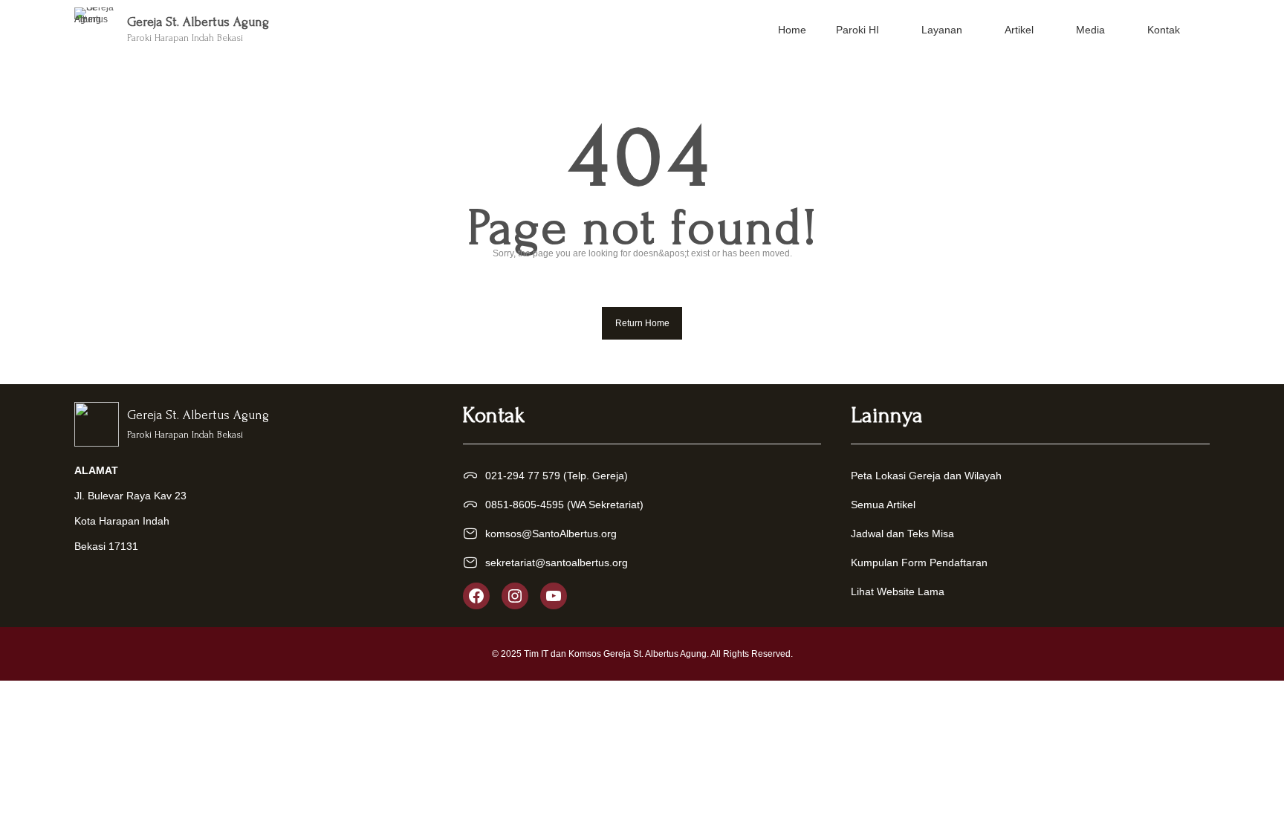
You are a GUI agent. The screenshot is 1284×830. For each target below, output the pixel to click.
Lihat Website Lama (897, 591)
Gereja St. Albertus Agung (198, 22)
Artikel (1019, 30)
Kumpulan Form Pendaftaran (919, 562)
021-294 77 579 (522, 476)
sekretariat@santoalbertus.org (556, 562)
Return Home (642, 323)
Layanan (941, 30)
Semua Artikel (883, 504)
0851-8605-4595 (524, 504)
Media (1090, 30)
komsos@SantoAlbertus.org (551, 533)
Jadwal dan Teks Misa (902, 533)
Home (792, 30)
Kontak (1163, 30)
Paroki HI (857, 30)
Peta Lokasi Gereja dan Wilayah (926, 476)
